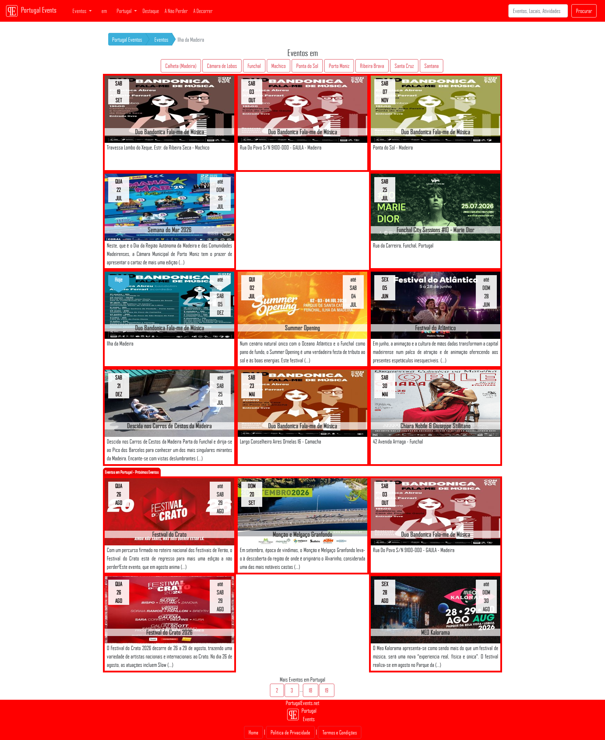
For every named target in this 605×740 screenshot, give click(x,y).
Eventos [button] (80, 10)
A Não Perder (176, 10)
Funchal (254, 65)
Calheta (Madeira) (180, 65)
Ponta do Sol (307, 65)
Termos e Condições (339, 732)
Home (253, 732)
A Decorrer (203, 10)
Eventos (161, 39)
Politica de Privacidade (290, 732)
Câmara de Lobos (222, 65)
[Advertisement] (302, 221)
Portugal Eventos (127, 39)
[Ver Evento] (169, 109)
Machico (278, 65)
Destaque (150, 10)
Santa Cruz (404, 65)
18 (310, 690)
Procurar (584, 10)
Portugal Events (38, 10)
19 (326, 690)
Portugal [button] (125, 10)
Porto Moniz (339, 65)
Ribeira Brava (372, 65)
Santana (431, 65)
